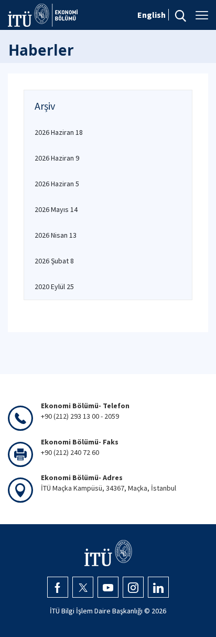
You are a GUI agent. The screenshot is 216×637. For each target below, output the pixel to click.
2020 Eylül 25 (54, 286)
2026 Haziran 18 (59, 132)
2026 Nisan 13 (56, 235)
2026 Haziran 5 (57, 183)
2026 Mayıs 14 (56, 209)
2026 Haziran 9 (57, 158)
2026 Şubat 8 (54, 261)
